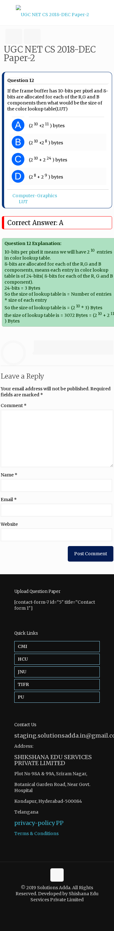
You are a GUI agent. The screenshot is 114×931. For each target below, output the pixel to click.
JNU (22, 672)
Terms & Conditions (36, 833)
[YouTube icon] (60, 909)
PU (21, 697)
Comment (14, 405)
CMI (22, 646)
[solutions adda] (57, 12)
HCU (23, 659)
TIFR (23, 684)
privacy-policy (34, 823)
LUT (23, 201)
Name (9, 475)
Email (9, 499)
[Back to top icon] (57, 875)
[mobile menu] (105, 12)
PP (60, 823)
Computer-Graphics (34, 195)
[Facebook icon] (53, 909)
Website (9, 524)
